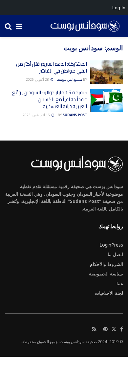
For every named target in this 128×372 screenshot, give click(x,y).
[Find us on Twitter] (114, 329)
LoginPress (111, 245)
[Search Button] (8, 26)
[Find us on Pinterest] (105, 329)
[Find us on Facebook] (121, 329)
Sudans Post (75, 115)
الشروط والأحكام (106, 264)
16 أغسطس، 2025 (37, 115)
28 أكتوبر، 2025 (38, 79)
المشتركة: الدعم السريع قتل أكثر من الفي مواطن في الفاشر (51, 67)
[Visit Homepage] (83, 26)
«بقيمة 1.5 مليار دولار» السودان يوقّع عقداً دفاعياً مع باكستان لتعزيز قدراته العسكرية (49, 99)
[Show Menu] (19, 26)
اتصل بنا (115, 254)
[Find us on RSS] (94, 329)
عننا (120, 283)
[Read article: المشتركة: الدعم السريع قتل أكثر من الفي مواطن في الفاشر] (106, 72)
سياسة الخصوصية (106, 274)
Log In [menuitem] (118, 7)
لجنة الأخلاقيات (109, 293)
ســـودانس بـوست (69, 79)
